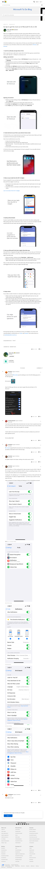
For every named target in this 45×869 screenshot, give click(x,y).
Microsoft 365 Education (32, 835)
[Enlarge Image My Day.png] (40, 298)
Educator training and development (34, 838)
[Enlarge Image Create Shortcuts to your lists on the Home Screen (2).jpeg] (22, 163)
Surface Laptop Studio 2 (4, 833)
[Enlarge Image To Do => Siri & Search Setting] (20, 510)
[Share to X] (20, 824)
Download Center (17, 831)
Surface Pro (3, 829)
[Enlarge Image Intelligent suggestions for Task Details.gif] (22, 236)
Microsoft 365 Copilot (4, 859)
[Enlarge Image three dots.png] (13, 144)
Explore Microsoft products (5, 840)
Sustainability (31, 861)
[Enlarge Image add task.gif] (22, 83)
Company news (31, 851)
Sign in (8, 815)
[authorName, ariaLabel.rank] (4, 30)
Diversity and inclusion (32, 857)
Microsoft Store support (18, 833)
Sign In (41, 1)
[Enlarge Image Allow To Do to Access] (18, 572)
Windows (35, 44)
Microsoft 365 (3, 853)
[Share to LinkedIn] (16, 824)
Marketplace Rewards (18, 859)
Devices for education (32, 831)
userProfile (11, 356)
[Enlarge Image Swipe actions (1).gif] (22, 317)
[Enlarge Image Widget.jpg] (22, 203)
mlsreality (16, 374)
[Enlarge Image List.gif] (22, 118)
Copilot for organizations (4, 835)
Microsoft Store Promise (18, 840)
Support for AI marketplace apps (20, 853)
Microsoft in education (32, 829)
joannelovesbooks (11, 420)
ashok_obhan (9, 29)
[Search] (34, 1)
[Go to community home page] (5, 2)
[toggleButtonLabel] (42, 5)
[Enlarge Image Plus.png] (39, 100)
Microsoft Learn (17, 851)
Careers (30, 848)
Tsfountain (10, 371)
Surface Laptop (3, 831)
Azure (16, 848)
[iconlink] (5, 361)
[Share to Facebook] (18, 824)
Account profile (17, 829)
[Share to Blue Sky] (24, 824)
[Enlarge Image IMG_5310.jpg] (13, 403)
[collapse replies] (2, 371)
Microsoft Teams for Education (33, 833)
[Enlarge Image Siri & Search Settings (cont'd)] (18, 756)
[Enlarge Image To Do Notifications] (18, 633)
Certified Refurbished (18, 838)
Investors (30, 855)
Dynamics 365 (3, 851)
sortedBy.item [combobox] (39, 368)
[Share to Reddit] (22, 824)
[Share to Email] (28, 824)
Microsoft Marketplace (18, 857)
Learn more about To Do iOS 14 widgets (11, 190)
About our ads (3, 867)
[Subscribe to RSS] (26, 824)
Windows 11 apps (3, 842)
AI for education (31, 842)
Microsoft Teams (3, 857)
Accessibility (31, 859)
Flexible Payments (18, 842)
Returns (16, 835)
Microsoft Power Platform (5, 855)
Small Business (3, 861)
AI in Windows (3, 838)
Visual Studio (17, 861)
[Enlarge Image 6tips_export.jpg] (22, 277)
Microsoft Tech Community (19, 855)
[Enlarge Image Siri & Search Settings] (18, 695)
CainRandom (10, 794)
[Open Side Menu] (3, 2)
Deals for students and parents (33, 840)
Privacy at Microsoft (32, 853)
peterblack (10, 444)
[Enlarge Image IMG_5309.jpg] (13, 381)
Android (5, 46)
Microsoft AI (3, 848)
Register (37, 1)
